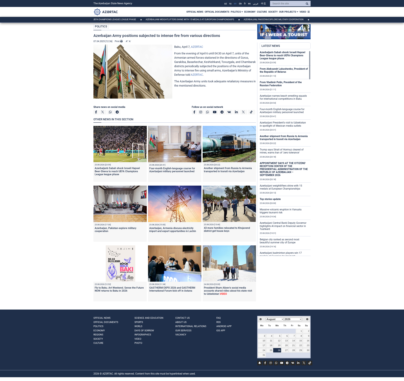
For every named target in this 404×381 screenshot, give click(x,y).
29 (300, 350)
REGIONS (98, 334)
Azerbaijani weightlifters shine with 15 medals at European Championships (173, 19)
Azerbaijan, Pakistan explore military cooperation (257, 19)
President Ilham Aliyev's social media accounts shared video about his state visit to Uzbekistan (228, 290)
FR (245, 3)
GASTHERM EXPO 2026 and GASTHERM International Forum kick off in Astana (172, 289)
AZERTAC (197, 46)
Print (117, 41)
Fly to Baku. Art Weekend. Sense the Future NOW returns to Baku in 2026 (119, 289)
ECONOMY (249, 11)
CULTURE (262, 11)
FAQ (218, 318)
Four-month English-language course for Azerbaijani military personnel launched (172, 170)
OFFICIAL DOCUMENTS (217, 11)
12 (279, 340)
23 (308, 345)
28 (293, 350)
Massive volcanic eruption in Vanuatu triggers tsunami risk (281, 211)
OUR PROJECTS (288, 11)
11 (271, 340)
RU (230, 3)
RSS (218, 322)
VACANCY (180, 334)
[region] (285, 153)
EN (235, 3)
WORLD (138, 326)
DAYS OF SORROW (144, 330)
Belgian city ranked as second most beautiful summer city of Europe (279, 241)
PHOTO (138, 343)
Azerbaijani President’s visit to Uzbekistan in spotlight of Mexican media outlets (283, 124)
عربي (256, 3)
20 (286, 345)
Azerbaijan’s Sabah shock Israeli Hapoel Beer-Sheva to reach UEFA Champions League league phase (117, 171)
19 (279, 345)
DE (240, 3)
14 (293, 340)
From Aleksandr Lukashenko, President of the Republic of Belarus (284, 70)
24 (264, 350)
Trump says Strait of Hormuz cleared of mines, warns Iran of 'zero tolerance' (282, 151)
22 (300, 345)
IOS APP (220, 330)
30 (308, 350)
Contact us (182, 318)
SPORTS (138, 322)
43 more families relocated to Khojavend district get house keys (227, 229)
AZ (225, 3)
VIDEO (303, 11)
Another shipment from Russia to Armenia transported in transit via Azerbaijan (228, 170)
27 (286, 350)
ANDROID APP (224, 326)
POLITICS (236, 11)
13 (286, 340)
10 (264, 340)
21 (293, 345)
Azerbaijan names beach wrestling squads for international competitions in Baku (283, 97)
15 (300, 340)
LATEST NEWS (270, 45)
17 (264, 345)
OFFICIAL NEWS (194, 11)
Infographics (142, 334)
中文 (263, 3)
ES (249, 3)
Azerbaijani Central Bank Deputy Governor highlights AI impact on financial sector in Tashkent (283, 225)
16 (308, 340)
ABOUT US (181, 322)
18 (271, 345)
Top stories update (270, 199)
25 (271, 350)
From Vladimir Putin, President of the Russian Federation (281, 84)
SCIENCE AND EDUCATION (148, 318)
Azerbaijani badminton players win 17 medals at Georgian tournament (281, 254)
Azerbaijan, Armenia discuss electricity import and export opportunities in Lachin (172, 230)
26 (279, 350)
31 (264, 355)
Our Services (183, 330)
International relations (190, 326)
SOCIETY (273, 11)
